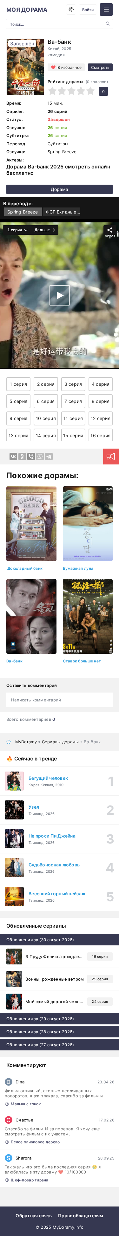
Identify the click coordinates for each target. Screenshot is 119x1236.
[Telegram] (49, 456)
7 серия (73, 401)
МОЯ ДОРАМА (26, 9)
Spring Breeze (22, 211)
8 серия (100, 401)
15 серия (73, 435)
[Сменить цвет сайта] (71, 9)
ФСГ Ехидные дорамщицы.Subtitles (63, 211)
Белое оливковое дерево (35, 1142)
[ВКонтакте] (13, 456)
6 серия (46, 401)
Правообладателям (80, 1215)
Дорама (59, 189)
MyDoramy (26, 741)
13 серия (19, 435)
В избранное (69, 67)
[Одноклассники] (22, 456)
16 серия (100, 435)
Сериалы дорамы (60, 741)
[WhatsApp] (40, 456)
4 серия (100, 384)
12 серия (100, 418)
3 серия (73, 384)
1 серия (18, 384)
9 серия (18, 418)
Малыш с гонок (26, 1103)
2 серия (46, 384)
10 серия (46, 418)
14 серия (46, 435)
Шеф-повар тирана (29, 1180)
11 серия (73, 418)
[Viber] (31, 456)
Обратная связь (34, 1215)
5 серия (18, 401)
